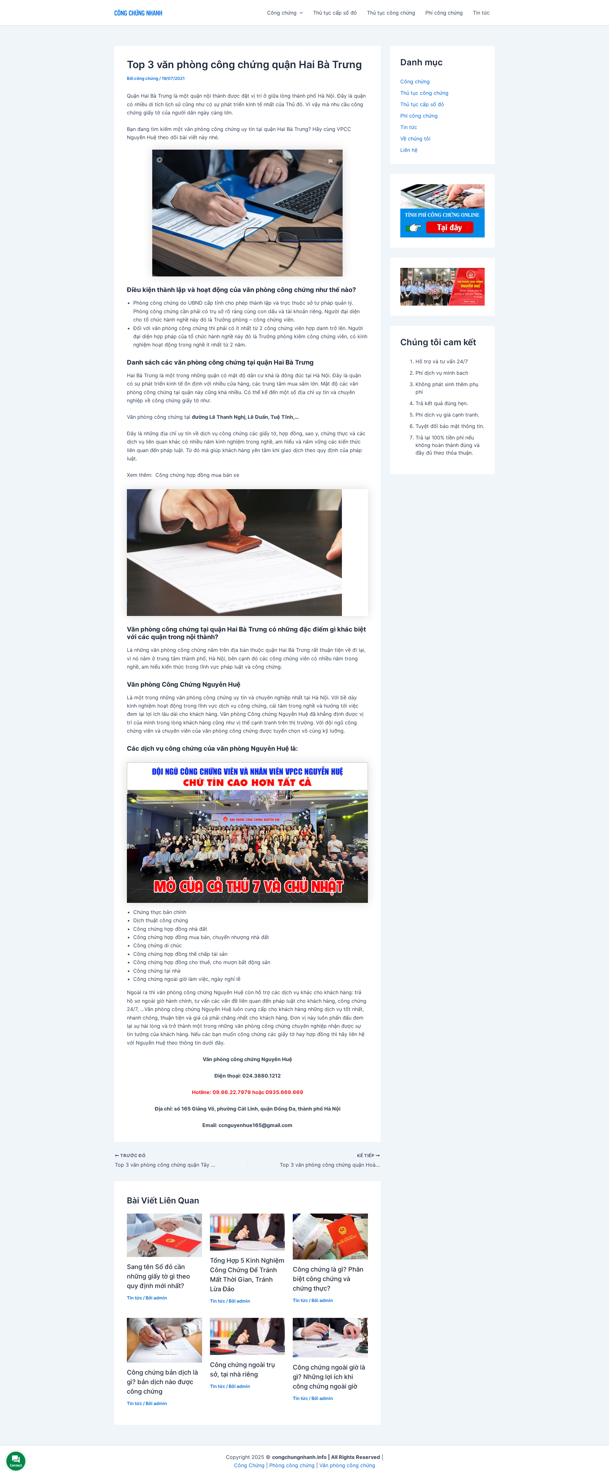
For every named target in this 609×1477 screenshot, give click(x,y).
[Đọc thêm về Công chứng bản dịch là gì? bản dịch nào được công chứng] (164, 1340)
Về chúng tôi (415, 138)
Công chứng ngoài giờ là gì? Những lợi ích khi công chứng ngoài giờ (329, 1377)
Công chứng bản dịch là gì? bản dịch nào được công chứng (162, 1382)
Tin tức (481, 13)
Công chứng (415, 81)
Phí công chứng (444, 13)
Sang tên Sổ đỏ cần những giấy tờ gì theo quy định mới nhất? (158, 1276)
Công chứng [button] (282, 13)
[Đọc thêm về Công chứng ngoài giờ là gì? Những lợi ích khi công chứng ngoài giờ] (330, 1337)
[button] (300, 12)
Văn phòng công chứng (347, 1465)
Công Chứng (249, 1465)
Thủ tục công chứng (391, 13)
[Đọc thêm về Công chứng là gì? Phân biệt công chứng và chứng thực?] (330, 1236)
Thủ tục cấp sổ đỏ (335, 13)
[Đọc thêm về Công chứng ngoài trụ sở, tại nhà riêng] (247, 1336)
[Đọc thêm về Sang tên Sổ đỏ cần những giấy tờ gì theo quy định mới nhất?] (164, 1235)
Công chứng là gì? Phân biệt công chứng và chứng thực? (328, 1279)
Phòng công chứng (292, 1465)
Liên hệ (408, 150)
